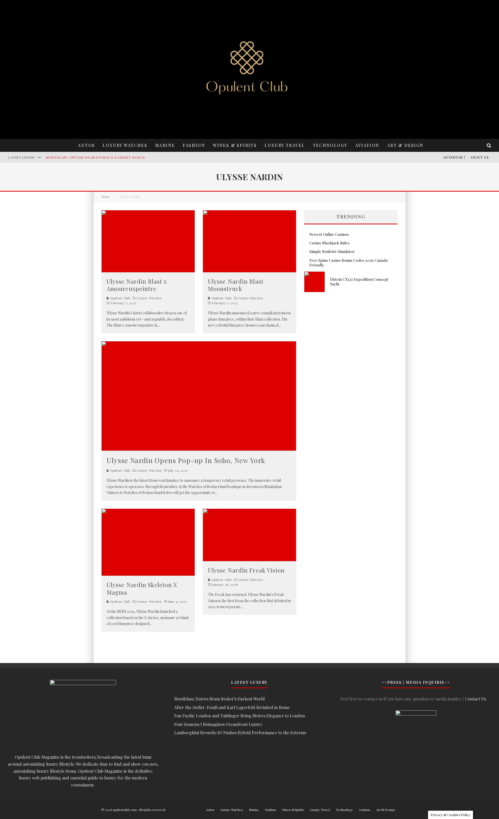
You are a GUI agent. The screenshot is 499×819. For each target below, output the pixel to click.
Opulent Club (119, 298)
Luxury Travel (285, 145)
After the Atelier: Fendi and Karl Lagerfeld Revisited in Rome (232, 707)
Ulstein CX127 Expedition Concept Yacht (359, 282)
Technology (330, 145)
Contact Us (475, 698)
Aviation (367, 145)
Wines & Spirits (235, 145)
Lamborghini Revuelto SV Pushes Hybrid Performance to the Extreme (240, 732)
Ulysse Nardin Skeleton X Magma (142, 588)
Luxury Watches (125, 145)
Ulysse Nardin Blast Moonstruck (236, 285)
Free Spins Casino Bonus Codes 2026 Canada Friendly (348, 263)
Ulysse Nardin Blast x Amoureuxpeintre (137, 285)
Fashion (194, 145)
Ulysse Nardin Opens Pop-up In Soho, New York (186, 460)
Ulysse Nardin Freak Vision (246, 570)
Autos (86, 145)
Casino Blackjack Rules (329, 242)
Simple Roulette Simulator (332, 251)
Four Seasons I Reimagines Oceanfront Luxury (218, 724)
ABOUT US (479, 157)
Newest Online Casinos (329, 234)
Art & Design (405, 145)
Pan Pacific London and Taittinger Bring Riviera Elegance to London (239, 715)
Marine (165, 145)
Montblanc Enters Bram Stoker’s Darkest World (95, 157)
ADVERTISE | (454, 157)
